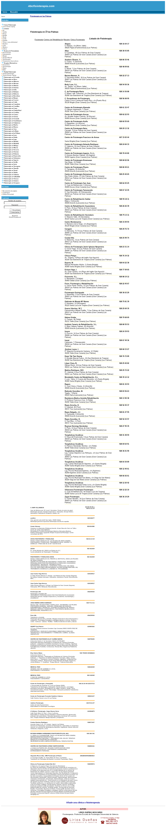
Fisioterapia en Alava (10, 79)
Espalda (5, 40)
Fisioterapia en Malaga (11, 145)
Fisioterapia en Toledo (11, 172)
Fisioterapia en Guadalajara (13, 120)
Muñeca (5, 47)
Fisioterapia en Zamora (11, 181)
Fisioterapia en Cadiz (10, 102)
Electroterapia (7, 52)
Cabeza (5, 49)
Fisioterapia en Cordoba (11, 112)
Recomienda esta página (10, 191)
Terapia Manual (7, 57)
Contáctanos (6, 192)
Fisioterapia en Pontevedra (12, 156)
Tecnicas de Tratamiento (11, 51)
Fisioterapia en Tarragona (12, 166)
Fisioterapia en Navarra (11, 149)
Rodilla (5, 35)
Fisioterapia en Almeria (11, 85)
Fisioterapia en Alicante (11, 83)
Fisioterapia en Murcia (11, 147)
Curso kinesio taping (9, 26)
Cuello (4, 38)
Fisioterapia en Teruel (10, 170)
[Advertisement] (77, 25)
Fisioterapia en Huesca (11, 127)
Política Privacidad (8, 194)
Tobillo (5, 32)
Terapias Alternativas (10, 63)
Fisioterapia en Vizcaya (11, 178)
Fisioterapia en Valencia (11, 174)
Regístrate (15, 215)
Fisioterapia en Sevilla (11, 162)
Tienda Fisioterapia (10, 72)
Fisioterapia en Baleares (11, 94)
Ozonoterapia (7, 66)
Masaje (5, 56)
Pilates (4, 68)
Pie (3, 30)
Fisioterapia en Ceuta (10, 108)
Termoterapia (7, 59)
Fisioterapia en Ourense (11, 152)
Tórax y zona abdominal (10, 42)
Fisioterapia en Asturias (11, 87)
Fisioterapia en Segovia (11, 160)
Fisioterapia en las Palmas (12, 133)
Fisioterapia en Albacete (11, 81)
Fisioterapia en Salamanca (12, 158)
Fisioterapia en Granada (11, 118)
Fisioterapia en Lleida (10, 137)
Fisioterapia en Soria (10, 164)
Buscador (14, 12)
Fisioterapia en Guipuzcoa (12, 123)
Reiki (4, 70)
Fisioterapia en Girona (11, 116)
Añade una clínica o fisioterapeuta (83, 802)
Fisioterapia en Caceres (11, 100)
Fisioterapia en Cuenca (11, 114)
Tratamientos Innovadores (10, 61)
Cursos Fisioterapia (10, 25)
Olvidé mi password (15, 217)
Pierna (4, 33)
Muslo (4, 37)
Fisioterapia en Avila (10, 89)
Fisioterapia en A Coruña (11, 77)
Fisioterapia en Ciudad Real (12, 110)
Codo (4, 45)
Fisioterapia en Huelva (11, 125)
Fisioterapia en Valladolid (12, 176)
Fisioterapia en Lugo (10, 139)
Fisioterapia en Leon (10, 135)
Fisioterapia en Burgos (11, 98)
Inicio (5, 12)
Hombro (5, 44)
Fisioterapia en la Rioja (11, 131)
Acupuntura (6, 64)
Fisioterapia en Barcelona (12, 96)
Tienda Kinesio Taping (9, 75)
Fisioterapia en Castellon (11, 106)
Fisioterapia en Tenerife (11, 168)
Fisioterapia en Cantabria (12, 104)
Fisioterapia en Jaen (10, 129)
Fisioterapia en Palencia (11, 154)
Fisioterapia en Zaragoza (12, 183)
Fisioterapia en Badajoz (11, 92)
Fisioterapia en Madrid (11, 141)
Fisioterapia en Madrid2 (11, 143)
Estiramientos (7, 54)
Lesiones (6, 28)
